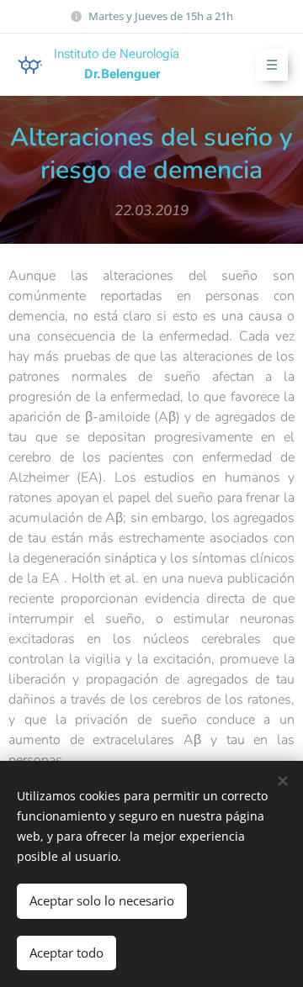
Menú (272, 65)
